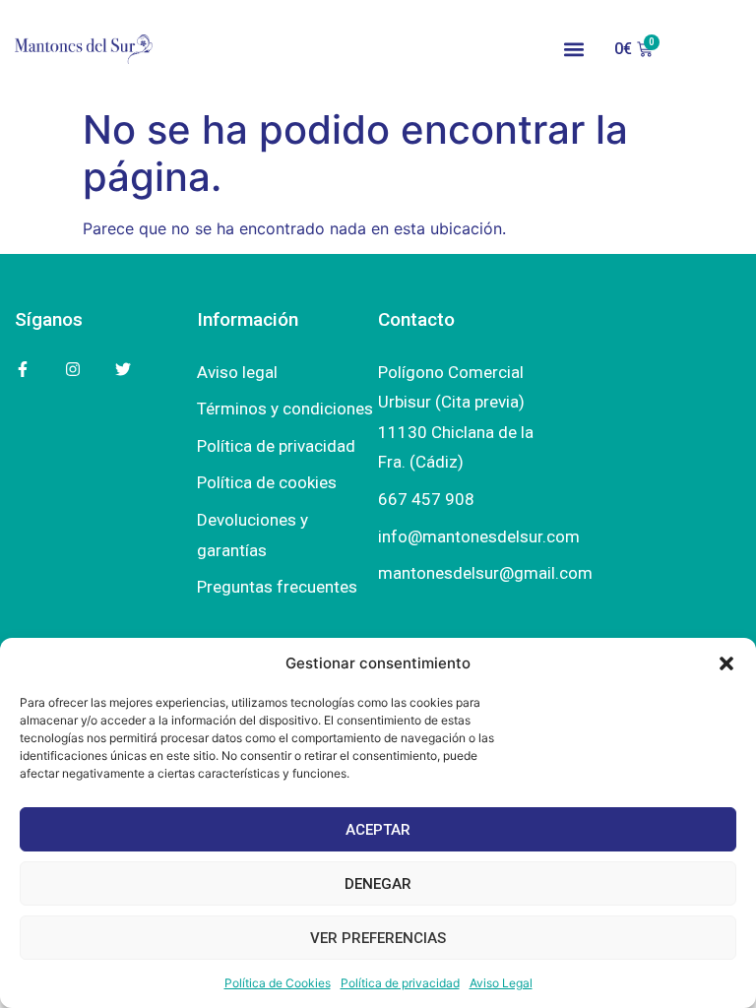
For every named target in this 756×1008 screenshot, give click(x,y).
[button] (726, 663)
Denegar (378, 884)
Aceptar (378, 830)
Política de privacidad (400, 983)
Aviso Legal (501, 983)
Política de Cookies (277, 983)
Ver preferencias (378, 938)
